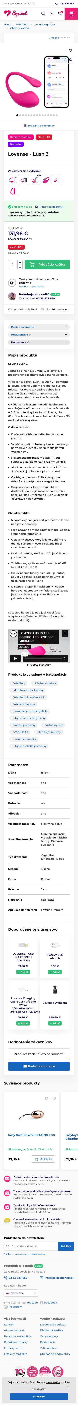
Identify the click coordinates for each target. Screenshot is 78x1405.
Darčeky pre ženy (49, 732)
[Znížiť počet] (20, 267)
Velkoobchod (48, 1348)
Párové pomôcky (24, 725)
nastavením (53, 1382)
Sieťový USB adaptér (55, 956)
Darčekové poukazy (53, 1324)
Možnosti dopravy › (52, 206)
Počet (13, 264)
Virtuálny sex (54, 725)
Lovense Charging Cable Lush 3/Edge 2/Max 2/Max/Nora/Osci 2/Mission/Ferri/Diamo (25, 1005)
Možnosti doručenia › (31, 286)
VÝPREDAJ (20, 732)
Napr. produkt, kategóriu (29, 49)
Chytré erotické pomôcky (29, 746)
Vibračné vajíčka (19, 28)
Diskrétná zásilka (51, 1330)
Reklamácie (48, 1342)
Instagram (15, 1306)
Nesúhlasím (39, 1388)
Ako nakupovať (14, 1330)
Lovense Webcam (55, 1002)
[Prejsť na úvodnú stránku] (16, 13)
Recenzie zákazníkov (18, 1336)
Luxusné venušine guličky (30, 711)
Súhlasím (39, 1396)
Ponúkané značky (16, 1342)
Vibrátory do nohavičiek (29, 697)
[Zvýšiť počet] (20, 262)
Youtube (32, 1302)
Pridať (24, 972)
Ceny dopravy (49, 1336)
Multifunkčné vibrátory (28, 690)
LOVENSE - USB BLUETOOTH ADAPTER (23, 957)
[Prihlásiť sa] (51, 14)
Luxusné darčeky (24, 739)
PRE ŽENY (22, 24)
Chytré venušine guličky (29, 718)
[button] (43, 14)
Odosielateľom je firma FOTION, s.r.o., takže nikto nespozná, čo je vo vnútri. (42, 1182)
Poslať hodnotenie (41, 1066)
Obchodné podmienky (55, 1353)
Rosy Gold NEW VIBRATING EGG (31, 1135)
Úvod (7, 24)
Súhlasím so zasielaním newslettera (24, 1254)
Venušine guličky (45, 24)
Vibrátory (19, 683)
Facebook (50, 1302)
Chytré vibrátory (45, 683)
